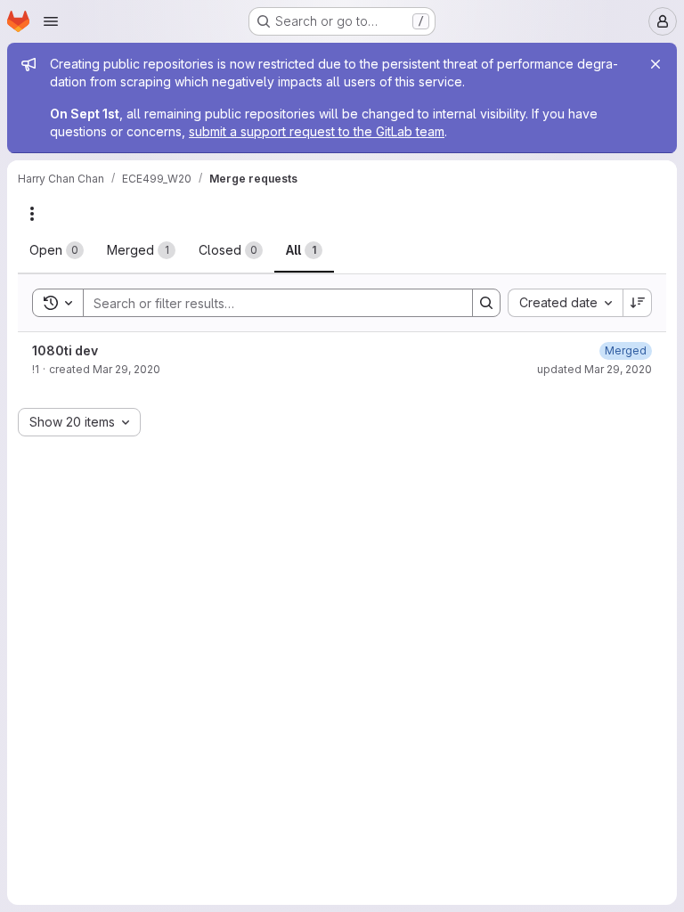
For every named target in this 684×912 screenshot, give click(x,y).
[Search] (486, 303)
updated (594, 369)
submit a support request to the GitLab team (316, 131)
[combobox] (565, 303)
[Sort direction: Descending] (637, 303)
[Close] (655, 64)
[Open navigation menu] (51, 21)
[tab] (56, 250)
